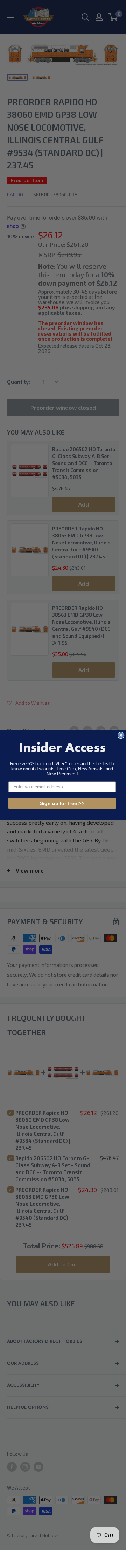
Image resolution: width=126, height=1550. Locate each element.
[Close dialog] (121, 735)
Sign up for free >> (62, 803)
